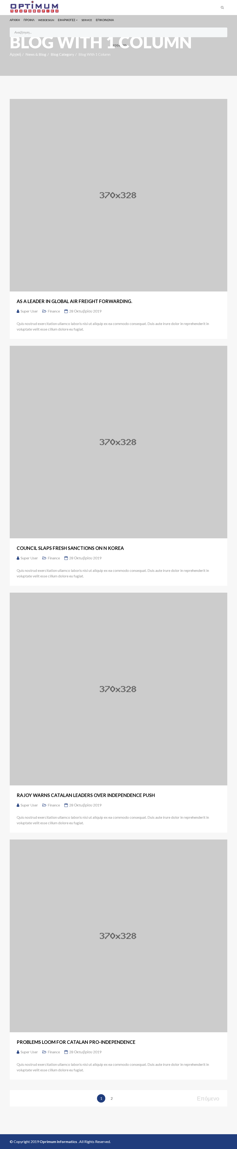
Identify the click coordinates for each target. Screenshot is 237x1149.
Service (86, 20)
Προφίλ (29, 20)
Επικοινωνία (105, 20)
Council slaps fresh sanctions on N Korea (70, 548)
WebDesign (46, 20)
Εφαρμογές (66, 20)
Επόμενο (208, 1098)
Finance (54, 311)
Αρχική (15, 20)
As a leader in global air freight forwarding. (74, 301)
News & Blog (35, 54)
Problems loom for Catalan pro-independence (76, 1042)
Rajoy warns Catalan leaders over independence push (86, 795)
